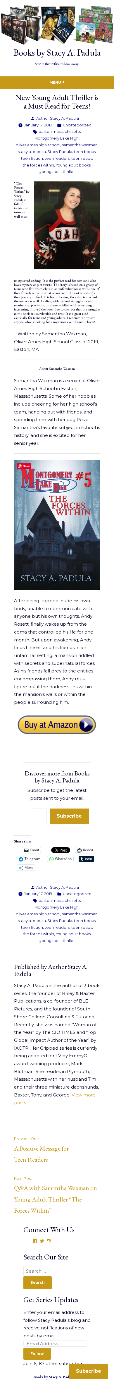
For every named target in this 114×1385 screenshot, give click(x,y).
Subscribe (69, 816)
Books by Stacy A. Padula (57, 52)
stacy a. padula (32, 152)
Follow (37, 1353)
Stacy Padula (60, 152)
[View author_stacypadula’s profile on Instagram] (48, 1241)
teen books (85, 152)
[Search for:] (56, 1271)
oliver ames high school (38, 145)
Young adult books (73, 165)
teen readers (57, 158)
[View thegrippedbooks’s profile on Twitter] (42, 1241)
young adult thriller (57, 171)
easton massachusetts (60, 131)
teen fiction (32, 158)
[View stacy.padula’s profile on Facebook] (35, 1241)
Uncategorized (77, 125)
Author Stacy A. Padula (57, 118)
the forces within (38, 165)
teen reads (81, 158)
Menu (69, 82)
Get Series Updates (50, 1300)
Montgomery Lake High (56, 138)
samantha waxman (80, 145)
